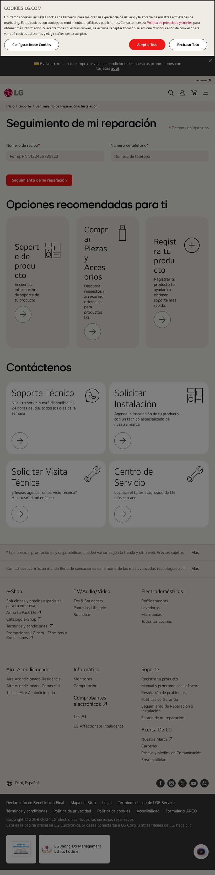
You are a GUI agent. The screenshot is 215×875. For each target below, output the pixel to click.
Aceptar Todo (147, 44)
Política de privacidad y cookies (170, 22)
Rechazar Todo (188, 44)
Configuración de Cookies (31, 44)
